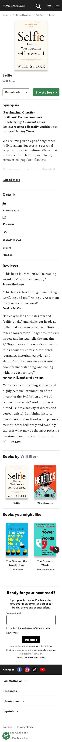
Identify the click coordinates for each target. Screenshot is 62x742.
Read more (12, 180)
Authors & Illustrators (22, 15)
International (11, 701)
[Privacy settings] (6, 736)
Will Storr (40, 15)
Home (5, 15)
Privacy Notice (25, 726)
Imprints (8, 711)
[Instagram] (27, 669)
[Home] (14, 6)
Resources (10, 691)
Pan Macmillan (13, 681)
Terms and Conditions (15, 732)
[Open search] (38, 6)
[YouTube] (42, 669)
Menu (50, 5)
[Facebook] (19, 669)
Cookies (7, 726)
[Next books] (56, 549)
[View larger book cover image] (31, 45)
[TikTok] (34, 669)
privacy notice (21, 650)
